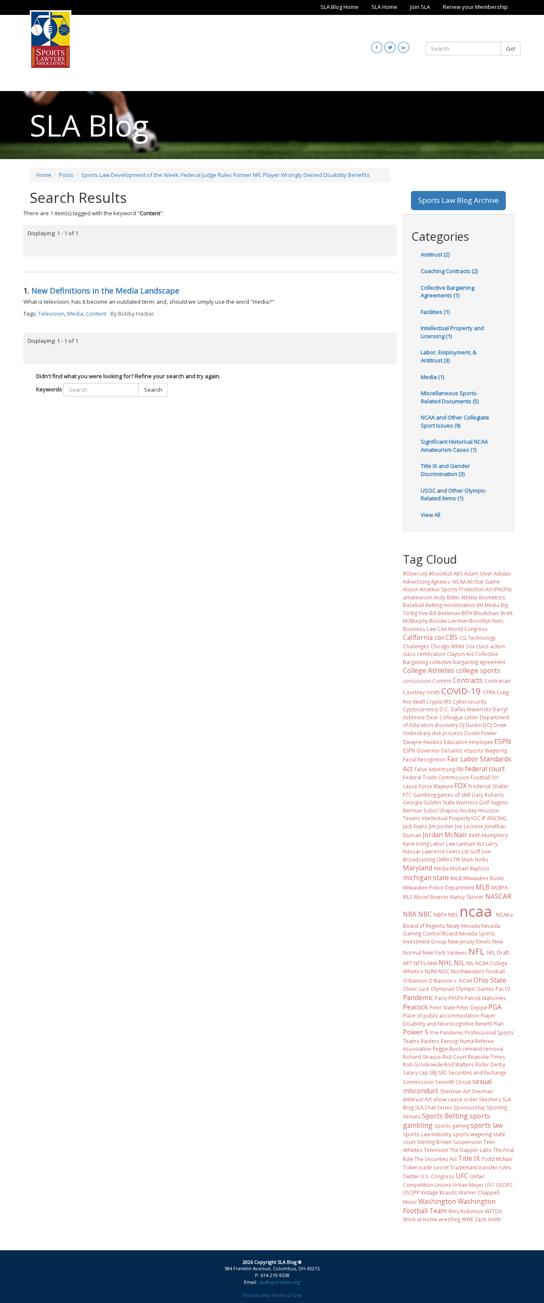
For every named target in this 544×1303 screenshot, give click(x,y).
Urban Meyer (468, 1184)
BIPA (467, 613)
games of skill (453, 794)
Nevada (470, 925)
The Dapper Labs (471, 1149)
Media (75, 313)
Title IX (469, 1158)
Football (480, 777)
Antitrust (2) (435, 254)
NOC (444, 971)
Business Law (419, 628)
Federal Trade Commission (436, 777)
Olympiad (442, 988)
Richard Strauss (422, 1056)
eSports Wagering (485, 750)
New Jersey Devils (469, 941)
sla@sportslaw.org (279, 1282)
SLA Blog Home (339, 7)
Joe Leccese (469, 826)
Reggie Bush (447, 1048)
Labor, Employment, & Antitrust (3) (448, 356)
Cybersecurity (469, 701)
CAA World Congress (462, 628)
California (418, 637)
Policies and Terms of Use (272, 1295)
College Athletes (428, 670)
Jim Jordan (441, 826)
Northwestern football (478, 971)
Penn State (442, 1007)
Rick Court (454, 1056)
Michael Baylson (469, 868)
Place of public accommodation (441, 1015)
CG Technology (477, 637)
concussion (417, 680)
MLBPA (499, 887)
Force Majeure (436, 786)
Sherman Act (455, 1091)
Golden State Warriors (450, 802)
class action (490, 646)
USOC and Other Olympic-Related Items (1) (454, 494)
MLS (408, 896)
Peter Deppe (471, 1007)
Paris (441, 998)
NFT (407, 963)
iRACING (497, 818)
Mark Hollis (475, 859)
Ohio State (489, 980)
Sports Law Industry (427, 1134)
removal (493, 1048)
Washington (437, 1201)
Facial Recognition (424, 759)
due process (447, 733)
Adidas (502, 573)
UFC (462, 1175)
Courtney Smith (421, 692)
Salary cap (415, 1072)
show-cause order (455, 1099)
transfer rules (494, 1167)
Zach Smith (488, 1219)
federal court (485, 768)
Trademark (463, 1167)
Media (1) (432, 377)
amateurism (417, 597)
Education (456, 741)
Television (51, 313)
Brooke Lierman (448, 620)
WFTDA (493, 1211)
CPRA (489, 692)
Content (96, 313)
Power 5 (415, 1032)
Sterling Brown (434, 1141)
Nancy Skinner (467, 896)
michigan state (426, 877)
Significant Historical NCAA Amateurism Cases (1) (454, 445)
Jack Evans (415, 826)
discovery (446, 724)
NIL (459, 962)
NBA (409, 914)
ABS (458, 573)
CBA (439, 637)
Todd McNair (497, 1158)
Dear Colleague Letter (452, 717)
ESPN (502, 741)
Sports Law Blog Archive (458, 200)
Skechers (490, 1099)
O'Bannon (415, 980)
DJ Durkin (470, 724)
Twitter (411, 1176)
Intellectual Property (446, 818)
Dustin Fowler (480, 733)
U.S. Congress (437, 1176)
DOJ (487, 724)
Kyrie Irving (416, 843)
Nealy (453, 925)
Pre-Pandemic (447, 1032)
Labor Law (442, 843)
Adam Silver (478, 573)
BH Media (487, 605)
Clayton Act (460, 653)
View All (430, 515)
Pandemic (418, 997)
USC (490, 1184)
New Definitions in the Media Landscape (105, 290)
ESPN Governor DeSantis (433, 750)
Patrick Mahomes (485, 998)
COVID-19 (461, 691)
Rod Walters (459, 1064)
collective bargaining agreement (467, 662)
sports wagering (472, 1134)
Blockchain (486, 613)
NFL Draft (498, 952)
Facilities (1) (435, 312)
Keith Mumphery (488, 835)
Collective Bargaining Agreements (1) (447, 291)
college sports (478, 670)
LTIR (455, 859)
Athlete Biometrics (483, 597)
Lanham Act (470, 843)
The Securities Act (435, 1158)
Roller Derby (490, 1064)
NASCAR (498, 896)
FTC (407, 794)
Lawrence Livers (441, 851)
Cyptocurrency (420, 709)
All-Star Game (483, 581)
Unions (442, 1184)
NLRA (431, 971)
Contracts (468, 680)
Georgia (412, 802)
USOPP (411, 1192)
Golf (484, 802)
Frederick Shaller (488, 786)
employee (481, 741)
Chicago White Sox (453, 646)
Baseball (413, 605)
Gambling (424, 794)
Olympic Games (475, 988)
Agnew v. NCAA (448, 581)
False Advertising (434, 769)
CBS (451, 637)
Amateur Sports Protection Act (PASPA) (465, 589)
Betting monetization (450, 605)
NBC (425, 914)
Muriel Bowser (431, 896)
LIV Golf (471, 851)
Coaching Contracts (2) (449, 271)
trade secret (434, 1167)
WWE (467, 1219)
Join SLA (420, 7)
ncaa (475, 911)
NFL (476, 951)
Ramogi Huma (457, 1041)
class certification (424, 653)
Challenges (416, 646)
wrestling (449, 1219)
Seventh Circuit (453, 1081)
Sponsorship (469, 1107)
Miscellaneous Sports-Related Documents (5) (450, 397)
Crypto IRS (438, 701)
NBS (453, 914)
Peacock (415, 1007)
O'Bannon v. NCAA (450, 980)
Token (410, 1167)
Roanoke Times (486, 1056)
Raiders (430, 1041)
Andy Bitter (447, 597)
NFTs (420, 963)
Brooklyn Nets (486, 620)
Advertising (416, 581)
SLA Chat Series (433, 1107)
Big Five (419, 613)
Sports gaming (451, 1125)
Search (153, 389)
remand (472, 1048)
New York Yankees (444, 952)
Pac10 (503, 988)
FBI (460, 769)
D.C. (444, 709)
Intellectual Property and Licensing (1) (452, 332)
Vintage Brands (439, 1192)
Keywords (49, 389)
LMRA (442, 859)
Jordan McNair (444, 834)
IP (484, 818)
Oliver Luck (416, 988)
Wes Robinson (466, 1211)
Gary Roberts (488, 794)
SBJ (433, 1072)
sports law (486, 1125)
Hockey (468, 810)
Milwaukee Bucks (483, 878)
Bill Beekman (444, 613)
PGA (495, 1007)
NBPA (440, 914)
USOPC (504, 1184)
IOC (475, 818)
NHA (432, 963)
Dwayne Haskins (422, 741)
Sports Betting (445, 1116)
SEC (442, 1072)
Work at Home (420, 1219)
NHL (445, 962)
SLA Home (384, 7)
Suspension (467, 1141)
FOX (460, 785)
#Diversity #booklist (427, 573)
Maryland (417, 867)
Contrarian (497, 680)
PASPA (455, 998)
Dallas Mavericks (470, 709)
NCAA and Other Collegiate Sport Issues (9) (455, 421)
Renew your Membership (475, 7)
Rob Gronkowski (423, 1064)
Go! (510, 48)
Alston (410, 589)
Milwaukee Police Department (438, 887)
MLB (483, 887)
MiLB (456, 878)
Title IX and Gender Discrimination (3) (445, 470)
